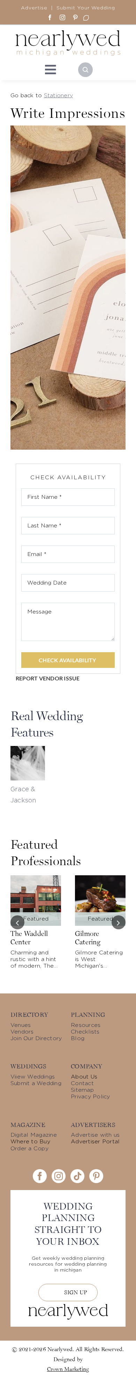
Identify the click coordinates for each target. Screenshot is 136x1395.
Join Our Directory (36, 1038)
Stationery (58, 95)
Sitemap (82, 1090)
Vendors (22, 1032)
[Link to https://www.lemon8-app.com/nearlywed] (86, 18)
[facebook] (50, 17)
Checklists (85, 1032)
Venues (20, 1025)
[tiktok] (77, 1176)
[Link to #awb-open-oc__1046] (85, 69)
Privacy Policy (90, 1096)
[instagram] (62, 17)
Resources (85, 1025)
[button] (17, 922)
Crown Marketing (68, 1368)
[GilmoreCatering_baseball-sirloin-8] (100, 878)
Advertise (34, 8)
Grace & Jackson (23, 795)
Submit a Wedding (35, 1083)
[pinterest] (75, 17)
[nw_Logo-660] (68, 33)
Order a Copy (29, 1148)
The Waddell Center (29, 937)
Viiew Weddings (32, 1077)
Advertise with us (95, 1135)
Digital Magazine (33, 1135)
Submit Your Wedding (85, 8)
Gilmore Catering (87, 937)
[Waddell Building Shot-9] (35, 878)
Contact (82, 1083)
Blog (77, 1038)
